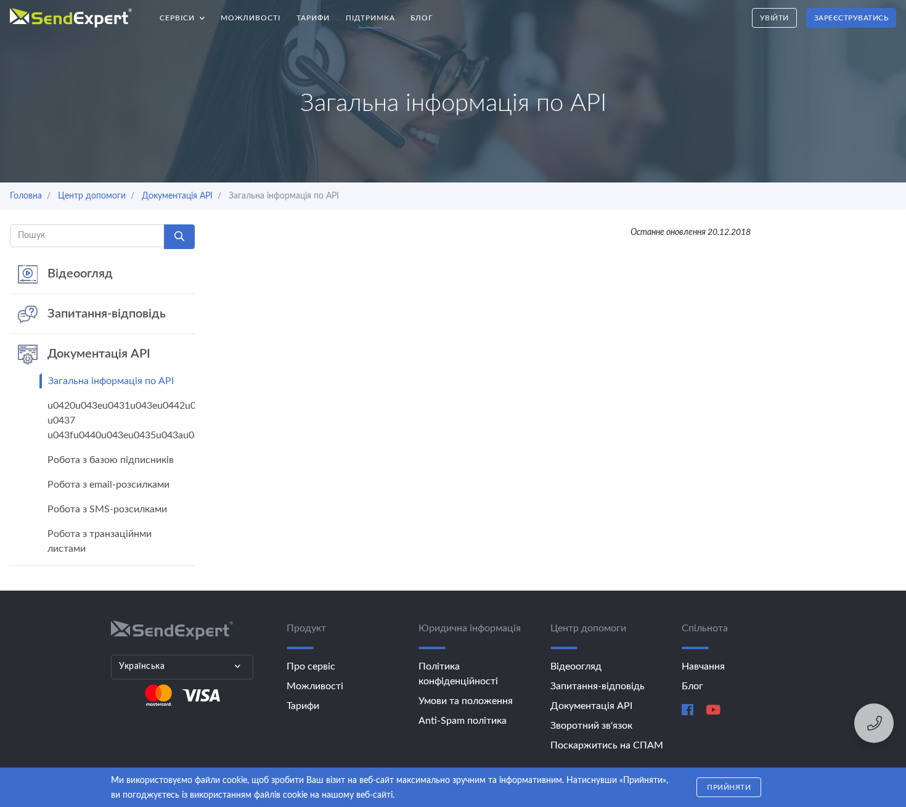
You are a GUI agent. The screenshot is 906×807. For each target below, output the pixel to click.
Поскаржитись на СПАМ (606, 745)
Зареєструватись (851, 18)
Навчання (703, 666)
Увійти (774, 18)
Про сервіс (311, 666)
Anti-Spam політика (462, 721)
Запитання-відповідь (106, 314)
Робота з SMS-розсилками (107, 509)
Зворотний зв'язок (591, 726)
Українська (142, 666)
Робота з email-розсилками (108, 485)
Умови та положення (465, 701)
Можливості (250, 18)
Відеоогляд (80, 274)
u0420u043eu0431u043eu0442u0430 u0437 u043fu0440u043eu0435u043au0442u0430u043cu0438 (121, 420)
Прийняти (729, 787)
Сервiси (186, 14)
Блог (421, 18)
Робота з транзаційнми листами (99, 541)
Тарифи (313, 18)
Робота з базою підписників (110, 460)
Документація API (98, 354)
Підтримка (370, 18)
